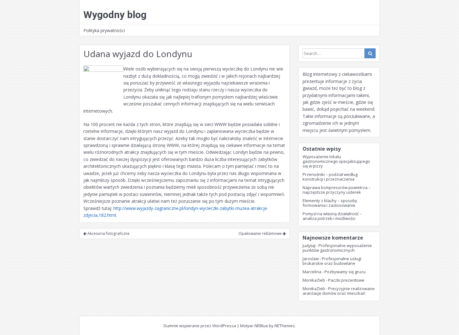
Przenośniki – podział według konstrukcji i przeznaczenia (330, 177)
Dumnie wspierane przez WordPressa (200, 325)
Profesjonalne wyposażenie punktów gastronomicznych (337, 248)
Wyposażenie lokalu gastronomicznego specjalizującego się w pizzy (336, 161)
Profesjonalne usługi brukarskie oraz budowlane (332, 261)
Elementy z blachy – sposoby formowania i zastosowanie (330, 203)
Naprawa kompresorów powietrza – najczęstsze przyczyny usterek (337, 190)
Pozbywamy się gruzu (345, 271)
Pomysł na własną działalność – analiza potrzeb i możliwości (332, 216)
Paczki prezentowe (346, 280)
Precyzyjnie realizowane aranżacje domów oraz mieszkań (339, 291)
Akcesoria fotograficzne (108, 233)
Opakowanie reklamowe (261, 233)
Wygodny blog (114, 15)
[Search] (370, 53)
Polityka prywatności (104, 30)
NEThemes (284, 325)
